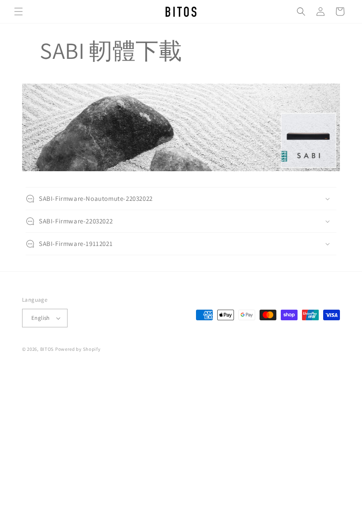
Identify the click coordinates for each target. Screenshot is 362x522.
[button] (18, 11)
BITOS (47, 349)
